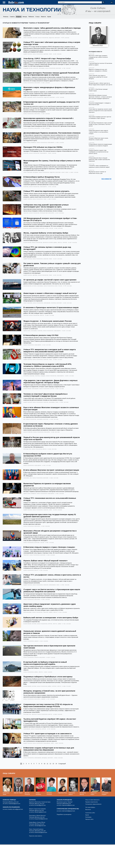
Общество (51, 37)
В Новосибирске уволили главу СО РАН (40, 335)
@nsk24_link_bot (39, 824)
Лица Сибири (95, 23)
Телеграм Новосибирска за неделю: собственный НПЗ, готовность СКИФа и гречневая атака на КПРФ (47, 365)
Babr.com (16, 2)
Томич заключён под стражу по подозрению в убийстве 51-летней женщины (98, 77)
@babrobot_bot (67, 803)
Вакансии (88, 809)
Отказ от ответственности (92, 799)
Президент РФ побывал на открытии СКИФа (42, 147)
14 (56, 763)
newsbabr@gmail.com (14, 803)
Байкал (55, 242)
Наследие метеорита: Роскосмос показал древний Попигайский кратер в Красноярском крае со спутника (51, 74)
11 (47, 763)
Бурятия (65, 242)
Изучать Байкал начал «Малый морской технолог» (45, 561)
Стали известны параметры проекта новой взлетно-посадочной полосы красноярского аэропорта (100, 110)
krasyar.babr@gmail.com (41, 818)
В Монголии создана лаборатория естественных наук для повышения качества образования (48, 749)
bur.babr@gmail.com (40, 805)
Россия (51, 228)
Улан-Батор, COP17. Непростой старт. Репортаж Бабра (47, 59)
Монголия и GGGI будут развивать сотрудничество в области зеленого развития (98, 57)
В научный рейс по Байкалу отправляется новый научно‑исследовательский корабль (45, 663)
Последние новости (95, 51)
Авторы (25, 16)
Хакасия (36, 641)
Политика (25, 153)
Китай (62, 172)
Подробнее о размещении (64, 814)
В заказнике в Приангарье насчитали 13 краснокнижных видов (51, 307)
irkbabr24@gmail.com (40, 812)
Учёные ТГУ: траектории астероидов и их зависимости (47, 734)
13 (53, 763)
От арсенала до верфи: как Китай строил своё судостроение (49, 280)
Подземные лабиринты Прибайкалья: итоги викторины (47, 677)
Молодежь (35, 172)
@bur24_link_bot (39, 803)
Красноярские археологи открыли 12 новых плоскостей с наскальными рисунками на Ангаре (48, 119)
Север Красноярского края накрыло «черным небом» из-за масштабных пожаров (98, 132)
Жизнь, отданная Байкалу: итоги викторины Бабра (45, 233)
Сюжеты (12, 16)
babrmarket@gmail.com (68, 811)
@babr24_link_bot (13, 802)
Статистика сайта (90, 812)
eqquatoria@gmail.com (68, 805)
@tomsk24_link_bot (40, 830)
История (35, 37)
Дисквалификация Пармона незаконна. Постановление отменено (51, 133)
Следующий (62, 763)
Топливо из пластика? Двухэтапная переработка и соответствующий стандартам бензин (45, 395)
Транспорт (26, 555)
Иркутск (60, 242)
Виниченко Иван (98, 45)
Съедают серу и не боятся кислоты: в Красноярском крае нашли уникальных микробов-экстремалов (51, 590)
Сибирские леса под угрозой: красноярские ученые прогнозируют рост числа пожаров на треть (46, 206)
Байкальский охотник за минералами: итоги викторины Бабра (50, 618)
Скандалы (42, 375)
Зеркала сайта (89, 819)
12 (50, 763)
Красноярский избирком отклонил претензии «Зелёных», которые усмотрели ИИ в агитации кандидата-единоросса (100, 97)
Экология (35, 68)
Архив (49, 16)
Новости (43, 16)
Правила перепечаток (91, 802)
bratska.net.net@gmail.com (15, 809)
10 (44, 763)
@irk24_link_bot (39, 810)
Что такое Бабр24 (90, 807)
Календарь (88, 817)
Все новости (106, 179)
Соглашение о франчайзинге (93, 804)
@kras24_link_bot (40, 817)
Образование (35, 388)
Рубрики (18, 16)
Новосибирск (50, 142)
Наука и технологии (43, 37)
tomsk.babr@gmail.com (40, 832)
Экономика (41, 68)
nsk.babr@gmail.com (40, 825)
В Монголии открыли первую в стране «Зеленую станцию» (49, 547)
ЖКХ (24, 419)
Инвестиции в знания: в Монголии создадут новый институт (50, 293)
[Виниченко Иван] (98, 36)
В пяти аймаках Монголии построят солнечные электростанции (51, 470)
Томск (50, 54)
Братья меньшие (27, 612)
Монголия (57, 37)
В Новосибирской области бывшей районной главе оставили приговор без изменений (99, 159)
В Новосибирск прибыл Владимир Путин (41, 177)
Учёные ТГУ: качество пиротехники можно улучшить (46, 191)
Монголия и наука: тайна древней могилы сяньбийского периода (52, 28)
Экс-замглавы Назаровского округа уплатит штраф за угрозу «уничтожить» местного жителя (100, 124)
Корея (66, 172)
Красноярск (37, 82)
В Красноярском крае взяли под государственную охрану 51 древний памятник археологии (49, 515)
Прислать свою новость (35, 836)
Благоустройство (28, 432)
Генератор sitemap (38, 841)
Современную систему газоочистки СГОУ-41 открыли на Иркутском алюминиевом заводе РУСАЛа (48, 705)
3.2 (12, 841)
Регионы (5, 16)
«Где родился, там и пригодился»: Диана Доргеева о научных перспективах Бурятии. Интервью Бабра (50, 381)
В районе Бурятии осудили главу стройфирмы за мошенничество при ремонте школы (98, 152)
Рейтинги (31, 16)
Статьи (37, 16)
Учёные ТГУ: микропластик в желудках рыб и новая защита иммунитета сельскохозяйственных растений (49, 351)
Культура (25, 228)
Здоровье (45, 54)
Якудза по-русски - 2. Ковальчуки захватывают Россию (47, 321)
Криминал (33, 142)
